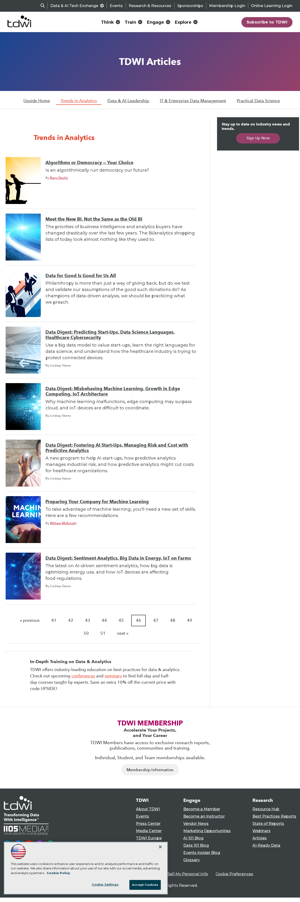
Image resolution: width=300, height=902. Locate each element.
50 (86, 633)
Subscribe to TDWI (267, 22)
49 (189, 620)
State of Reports (268, 823)
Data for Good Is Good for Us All (80, 275)
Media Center (149, 831)
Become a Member (201, 809)
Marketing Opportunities (207, 831)
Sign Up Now (258, 138)
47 (155, 620)
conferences (83, 676)
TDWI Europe (149, 838)
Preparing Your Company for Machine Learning (97, 501)
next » (122, 633)
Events (116, 6)
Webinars (261, 831)
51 (102, 633)
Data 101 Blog (196, 845)
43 (87, 620)
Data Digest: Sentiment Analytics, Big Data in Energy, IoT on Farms (118, 558)
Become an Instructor (204, 816)
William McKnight (63, 523)
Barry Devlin (59, 178)
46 (138, 620)
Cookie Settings (105, 884)
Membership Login (227, 6)
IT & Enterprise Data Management (193, 100)
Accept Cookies (145, 885)
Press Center (148, 823)
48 (172, 620)
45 (121, 620)
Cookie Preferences (234, 874)
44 (104, 620)
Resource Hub (265, 809)
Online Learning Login (271, 6)
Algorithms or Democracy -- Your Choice (89, 162)
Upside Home (36, 100)
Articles (259, 838)
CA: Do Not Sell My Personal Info (177, 874)
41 (53, 620)
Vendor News (196, 823)
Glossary (191, 860)
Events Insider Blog (201, 852)
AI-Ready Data (266, 845)
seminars (113, 676)
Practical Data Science (258, 100)
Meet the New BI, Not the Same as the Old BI (93, 219)
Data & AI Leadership (128, 100)
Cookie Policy (58, 873)
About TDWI (148, 809)
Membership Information (150, 769)
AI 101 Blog (193, 838)
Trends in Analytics (79, 100)
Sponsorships (190, 6)
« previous (30, 620)
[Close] (160, 847)
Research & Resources (150, 6)
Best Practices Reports (274, 816)
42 (70, 620)
